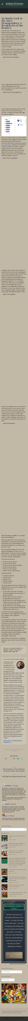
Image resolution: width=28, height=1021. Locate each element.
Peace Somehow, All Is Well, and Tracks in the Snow (17, 870)
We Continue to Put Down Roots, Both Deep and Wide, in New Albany (17, 893)
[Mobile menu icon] (2, 4)
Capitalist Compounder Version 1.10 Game (17, 836)
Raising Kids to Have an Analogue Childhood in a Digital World (16, 851)
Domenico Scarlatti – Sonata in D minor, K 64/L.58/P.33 (16, 885)
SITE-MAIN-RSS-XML (16, 1012)
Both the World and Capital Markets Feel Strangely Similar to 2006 (17, 844)
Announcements (11, 749)
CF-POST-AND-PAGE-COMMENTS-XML (11, 1011)
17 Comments (14, 750)
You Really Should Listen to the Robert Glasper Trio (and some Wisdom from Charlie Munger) (17, 878)
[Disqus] (14, 801)
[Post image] (4, 838)
